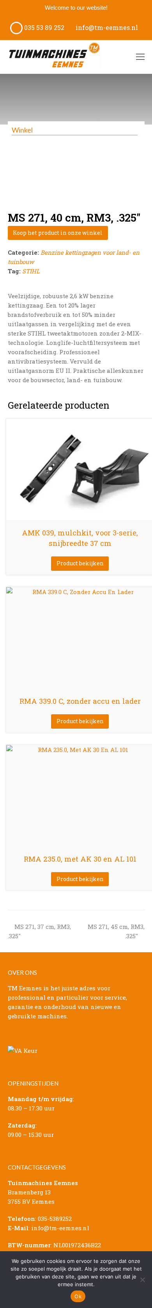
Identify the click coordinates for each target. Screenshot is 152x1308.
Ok (77, 1296)
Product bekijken (80, 563)
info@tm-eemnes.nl (106, 27)
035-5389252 (55, 1218)
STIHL (31, 271)
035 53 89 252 (43, 27)
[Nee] (142, 1280)
